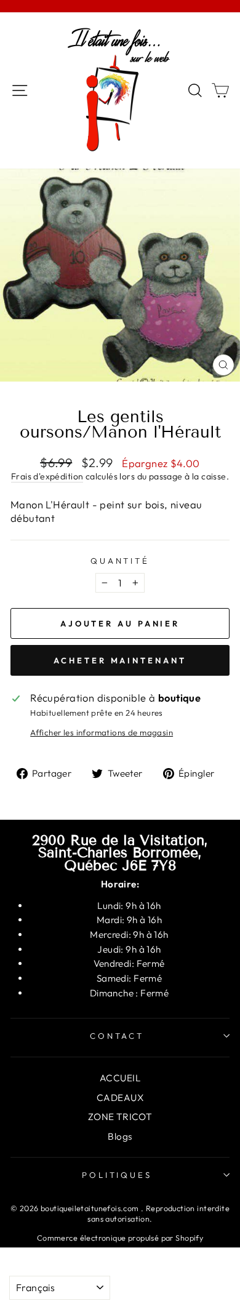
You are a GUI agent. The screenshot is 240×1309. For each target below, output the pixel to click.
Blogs (120, 1136)
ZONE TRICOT (120, 1117)
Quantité (120, 561)
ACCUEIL (120, 1078)
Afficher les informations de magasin (101, 732)
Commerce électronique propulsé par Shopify (120, 1238)
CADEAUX (120, 1097)
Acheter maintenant (120, 660)
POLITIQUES (117, 1175)
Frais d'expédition (47, 476)
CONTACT (117, 1036)
